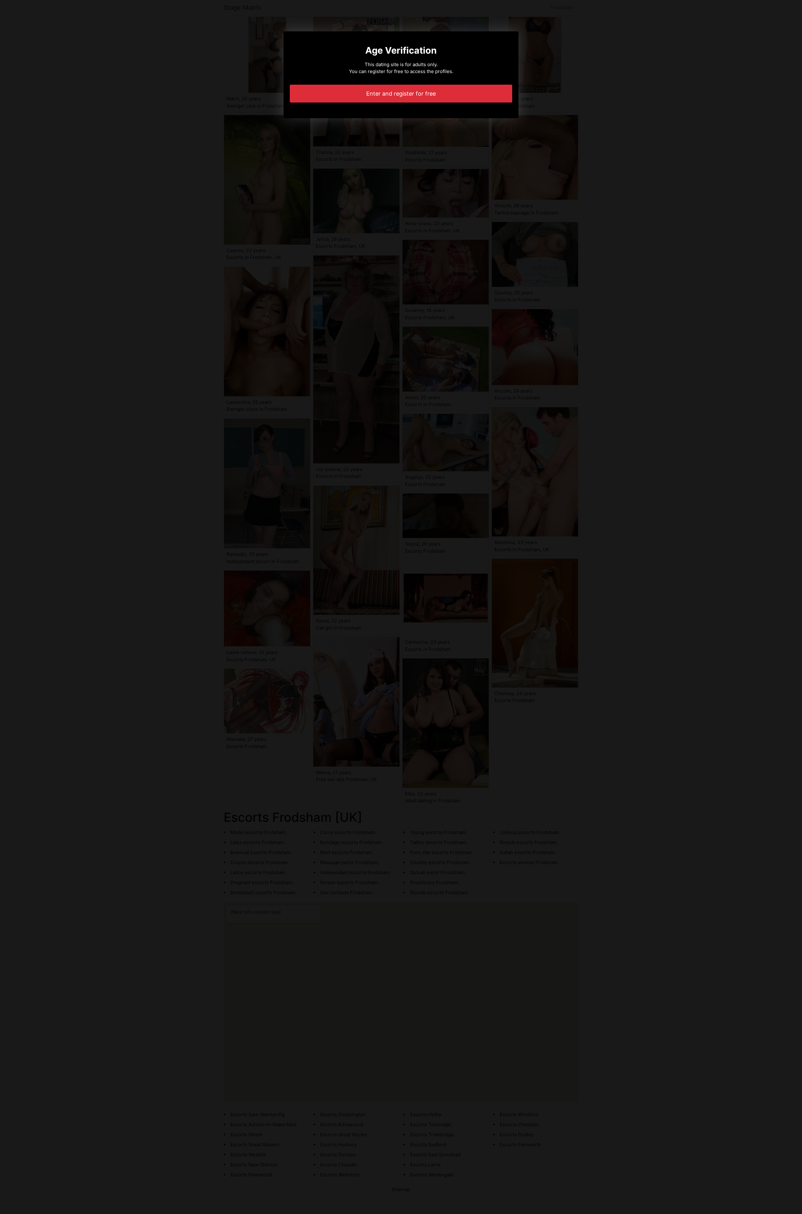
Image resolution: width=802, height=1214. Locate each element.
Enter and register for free (401, 93)
